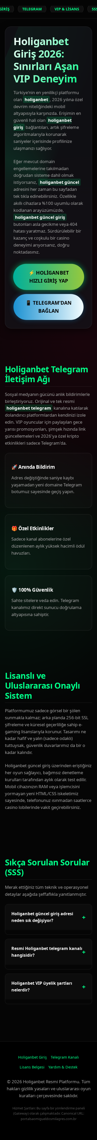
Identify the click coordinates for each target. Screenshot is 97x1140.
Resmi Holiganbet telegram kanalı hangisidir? (46, 952)
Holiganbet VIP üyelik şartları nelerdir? (41, 986)
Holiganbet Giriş (32, 1057)
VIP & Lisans (67, 8)
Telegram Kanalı (65, 1057)
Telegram (32, 8)
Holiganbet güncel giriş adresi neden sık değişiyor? (42, 917)
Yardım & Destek (63, 1067)
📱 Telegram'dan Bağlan (48, 306)
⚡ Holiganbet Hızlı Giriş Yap (48, 276)
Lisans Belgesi (32, 1067)
